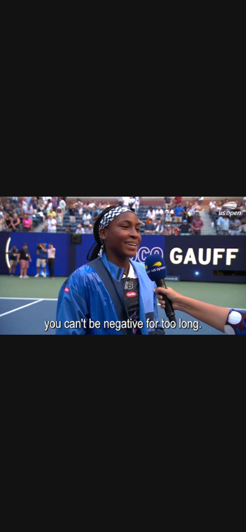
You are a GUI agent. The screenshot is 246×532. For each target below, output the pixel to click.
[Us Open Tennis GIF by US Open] (123, 266)
